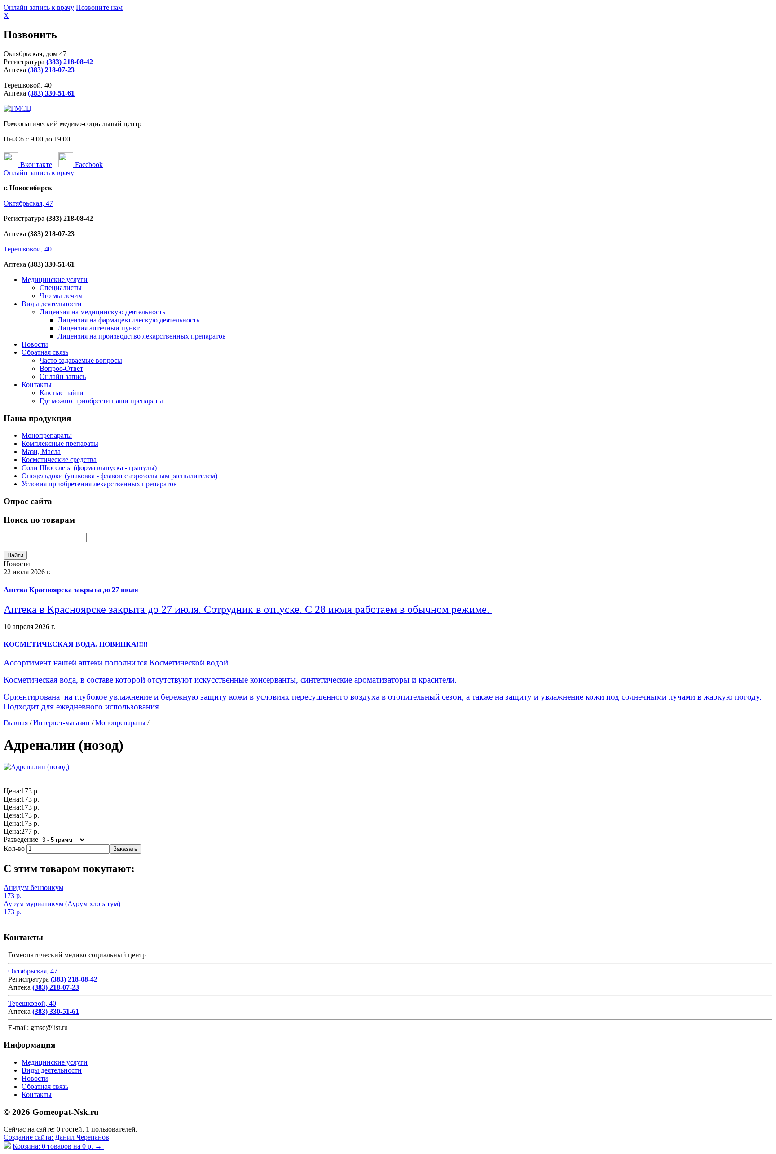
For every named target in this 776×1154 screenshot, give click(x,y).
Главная (16, 723)
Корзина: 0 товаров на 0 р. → (58, 1146)
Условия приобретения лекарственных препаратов (99, 484)
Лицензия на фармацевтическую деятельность (128, 320)
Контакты (37, 384)
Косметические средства (59, 459)
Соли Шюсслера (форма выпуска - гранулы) (89, 467)
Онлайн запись (63, 376)
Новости (35, 344)
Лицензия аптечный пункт (98, 328)
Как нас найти (62, 392)
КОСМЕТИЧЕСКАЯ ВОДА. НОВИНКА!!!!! (76, 644)
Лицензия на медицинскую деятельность (102, 312)
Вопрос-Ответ (61, 368)
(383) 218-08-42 (69, 62)
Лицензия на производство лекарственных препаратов (141, 336)
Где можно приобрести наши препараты (101, 401)
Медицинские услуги (55, 279)
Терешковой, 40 (28, 249)
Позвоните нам (99, 7)
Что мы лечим (61, 296)
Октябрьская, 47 (28, 203)
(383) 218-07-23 (51, 70)
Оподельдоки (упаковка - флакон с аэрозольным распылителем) (119, 476)
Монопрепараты (47, 435)
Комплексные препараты (60, 443)
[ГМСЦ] (17, 108)
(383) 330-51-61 (51, 93)
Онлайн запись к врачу (39, 7)
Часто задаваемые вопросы (81, 360)
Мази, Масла (41, 451)
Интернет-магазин (61, 723)
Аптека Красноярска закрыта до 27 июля (71, 590)
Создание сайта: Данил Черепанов (56, 1137)
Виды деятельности (52, 304)
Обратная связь (45, 352)
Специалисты (61, 287)
